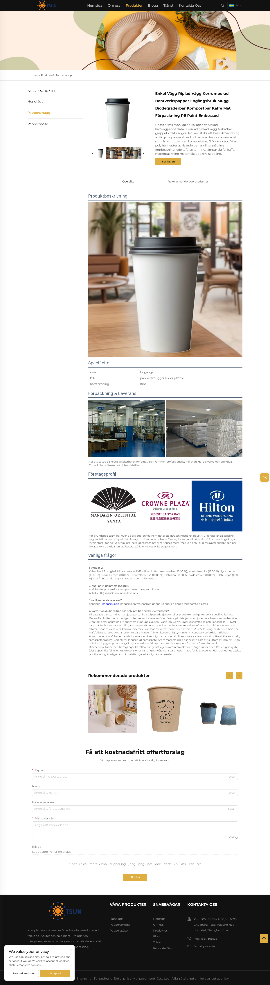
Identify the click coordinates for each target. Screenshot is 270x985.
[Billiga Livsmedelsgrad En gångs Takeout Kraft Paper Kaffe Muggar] (165, 709)
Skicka (135, 877)
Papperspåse (38, 124)
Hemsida (94, 5)
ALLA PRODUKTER (42, 91)
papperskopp (111, 604)
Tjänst (168, 5)
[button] (229, 675)
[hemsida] (46, 5)
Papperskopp (64, 75)
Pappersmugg (39, 112)
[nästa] (143, 152)
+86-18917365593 (205, 938)
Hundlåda (35, 101)
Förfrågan (168, 161)
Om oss (114, 5)
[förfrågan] (264, 477)
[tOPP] (264, 938)
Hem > (36, 75)
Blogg (153, 5)
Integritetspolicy (214, 977)
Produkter (134, 5)
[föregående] (92, 152)
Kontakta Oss (190, 5)
